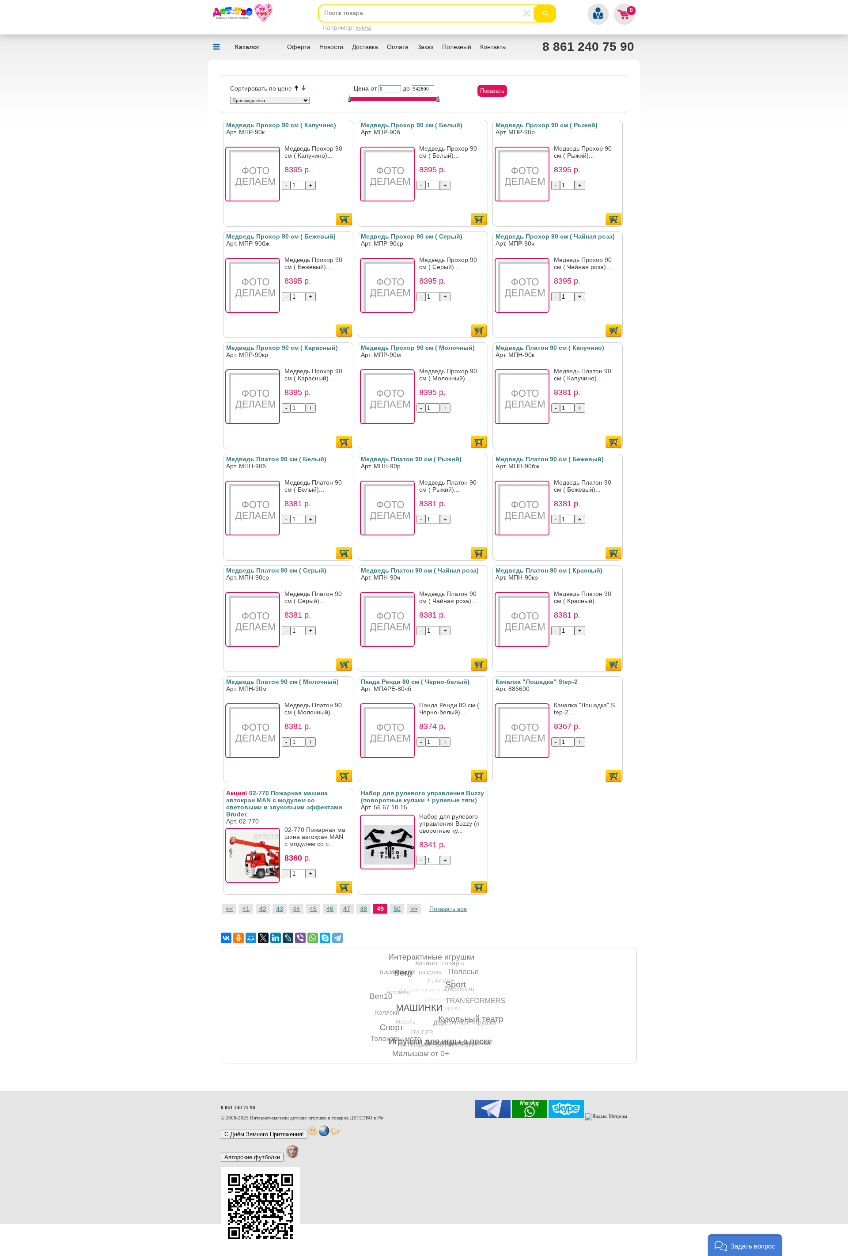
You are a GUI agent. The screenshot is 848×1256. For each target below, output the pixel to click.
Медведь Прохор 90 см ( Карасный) (282, 347)
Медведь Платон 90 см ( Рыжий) (411, 459)
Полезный (456, 46)
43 (279, 908)
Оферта (298, 46)
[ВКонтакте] (226, 938)
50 (397, 908)
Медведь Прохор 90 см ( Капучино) (281, 125)
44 (296, 908)
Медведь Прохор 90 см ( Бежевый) (281, 236)
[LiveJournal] (288, 938)
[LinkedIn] (275, 938)
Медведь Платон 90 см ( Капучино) (550, 347)
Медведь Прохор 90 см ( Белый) (411, 125)
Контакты (493, 46)
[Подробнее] (255, 176)
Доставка (365, 46)
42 (262, 908)
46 (329, 908)
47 (346, 908)
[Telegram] (337, 938)
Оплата (398, 46)
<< (229, 908)
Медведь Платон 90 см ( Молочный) (282, 681)
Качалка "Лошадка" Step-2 (537, 681)
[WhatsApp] (312, 938)
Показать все (448, 908)
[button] (745, 1245)
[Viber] (300, 938)
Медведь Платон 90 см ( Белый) (276, 459)
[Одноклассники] (238, 938)
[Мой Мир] (251, 938)
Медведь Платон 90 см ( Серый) (276, 570)
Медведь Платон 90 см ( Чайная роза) (420, 570)
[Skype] (325, 938)
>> (413, 908)
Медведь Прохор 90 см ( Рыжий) (547, 125)
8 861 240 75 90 (588, 46)
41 (246, 908)
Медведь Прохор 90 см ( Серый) (411, 236)
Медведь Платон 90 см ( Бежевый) (550, 459)
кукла (363, 27)
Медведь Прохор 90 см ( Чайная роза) (555, 236)
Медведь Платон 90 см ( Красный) (549, 570)
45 (313, 908)
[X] (263, 938)
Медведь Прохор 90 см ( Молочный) (418, 347)
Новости (331, 46)
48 (363, 908)
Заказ (425, 46)
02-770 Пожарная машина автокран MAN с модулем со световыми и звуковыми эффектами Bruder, (284, 803)
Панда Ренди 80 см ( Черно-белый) (415, 681)
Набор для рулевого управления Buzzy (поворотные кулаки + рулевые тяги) (422, 796)
